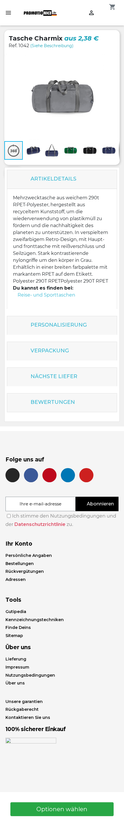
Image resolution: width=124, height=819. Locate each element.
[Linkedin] (68, 475)
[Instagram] (12, 475)
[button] (112, 61)
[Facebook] (31, 475)
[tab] (62, 179)
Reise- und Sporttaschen (46, 295)
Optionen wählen (61, 809)
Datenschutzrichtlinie (39, 524)
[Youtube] (86, 475)
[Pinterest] (49, 475)
